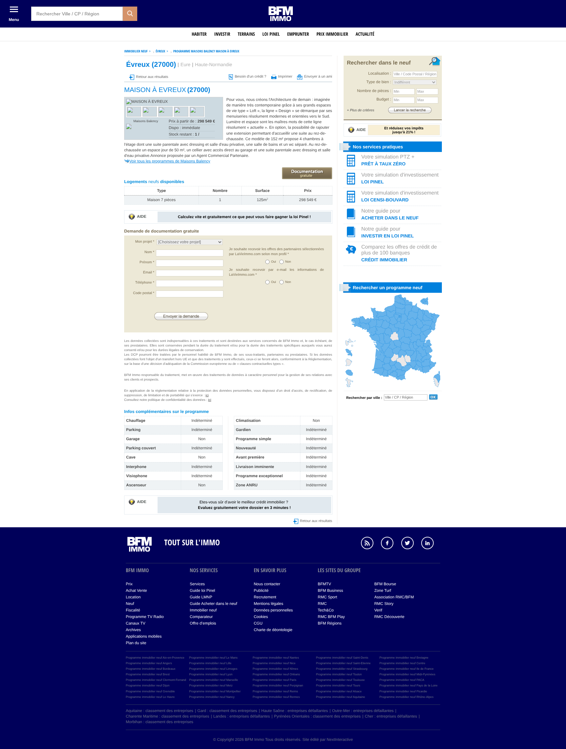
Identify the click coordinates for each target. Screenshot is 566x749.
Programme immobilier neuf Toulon (339, 674)
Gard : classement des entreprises (227, 710)
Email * (148, 272)
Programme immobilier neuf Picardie (403, 691)
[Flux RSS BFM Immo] (370, 544)
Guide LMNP (201, 597)
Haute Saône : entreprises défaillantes (294, 710)
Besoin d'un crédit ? (250, 77)
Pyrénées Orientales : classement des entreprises (317, 716)
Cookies (261, 616)
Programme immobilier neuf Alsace (339, 691)
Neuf (130, 603)
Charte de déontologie (273, 629)
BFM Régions (330, 623)
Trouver (410, 109)
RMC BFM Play (331, 616)
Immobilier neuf (203, 610)
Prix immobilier (332, 34)
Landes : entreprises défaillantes (241, 716)
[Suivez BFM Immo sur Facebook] (390, 544)
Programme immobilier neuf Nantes (276, 657)
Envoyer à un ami (318, 77)
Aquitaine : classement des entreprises (159, 710)
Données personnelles (273, 610)
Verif (378, 610)
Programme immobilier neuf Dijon (148, 685)
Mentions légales (268, 603)
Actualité (365, 34)
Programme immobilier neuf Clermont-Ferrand (156, 680)
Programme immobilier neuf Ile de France (406, 668)
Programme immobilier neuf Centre (402, 663)
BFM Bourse (385, 584)
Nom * (149, 252)
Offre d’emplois (203, 623)
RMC (322, 603)
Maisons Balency (145, 121)
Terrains (246, 34)
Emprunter (298, 34)
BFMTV (324, 584)
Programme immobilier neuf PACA (401, 680)
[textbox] (77, 14)
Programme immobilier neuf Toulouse (340, 680)
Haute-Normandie (213, 64)
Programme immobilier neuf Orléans (276, 674)
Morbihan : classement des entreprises (159, 722)
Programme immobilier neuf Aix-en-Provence (155, 657)
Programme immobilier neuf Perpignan (278, 685)
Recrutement (265, 597)
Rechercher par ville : (364, 398)
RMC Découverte (389, 616)
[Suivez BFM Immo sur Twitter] (410, 544)
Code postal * (143, 293)
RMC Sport (327, 597)
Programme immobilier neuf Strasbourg (342, 668)
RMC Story (384, 603)
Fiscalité (133, 610)
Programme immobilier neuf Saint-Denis (342, 657)
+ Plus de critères (360, 110)
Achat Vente (136, 590)
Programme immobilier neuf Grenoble (150, 691)
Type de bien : (379, 82)
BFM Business (330, 590)
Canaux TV (135, 623)
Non (288, 262)
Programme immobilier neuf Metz (211, 685)
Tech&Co (326, 610)
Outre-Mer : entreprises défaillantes (363, 710)
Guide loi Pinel (202, 590)
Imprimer (285, 77)
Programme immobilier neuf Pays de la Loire (408, 685)
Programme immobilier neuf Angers (149, 663)
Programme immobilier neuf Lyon (211, 674)
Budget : (383, 99)
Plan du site (136, 643)
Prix (129, 584)
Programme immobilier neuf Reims (275, 691)
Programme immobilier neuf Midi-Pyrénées (407, 674)
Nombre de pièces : (374, 90)
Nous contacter (267, 584)
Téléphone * (144, 283)
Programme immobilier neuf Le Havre (150, 697)
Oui (273, 262)
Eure (185, 64)
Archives (133, 629)
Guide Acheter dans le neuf (213, 603)
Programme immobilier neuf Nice (274, 663)
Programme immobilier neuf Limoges (213, 668)
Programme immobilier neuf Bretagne (403, 657)
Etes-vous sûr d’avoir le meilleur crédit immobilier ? (244, 505)
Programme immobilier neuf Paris (274, 680)
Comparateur (201, 616)
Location (133, 597)
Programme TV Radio (145, 616)
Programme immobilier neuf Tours (338, 685)
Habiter (199, 34)
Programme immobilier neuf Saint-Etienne (343, 663)
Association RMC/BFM (394, 597)
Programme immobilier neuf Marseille (213, 680)
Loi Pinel (271, 34)
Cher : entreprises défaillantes (391, 716)
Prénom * (147, 262)
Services (197, 584)
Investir (222, 34)
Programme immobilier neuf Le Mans (213, 657)
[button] (130, 14)
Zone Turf (382, 590)
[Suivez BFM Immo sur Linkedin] (430, 544)
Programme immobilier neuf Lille (210, 663)
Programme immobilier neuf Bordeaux (151, 668)
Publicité (261, 590)
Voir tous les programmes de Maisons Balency (169, 161)
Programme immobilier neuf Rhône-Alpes (406, 697)
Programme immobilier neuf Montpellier (215, 691)
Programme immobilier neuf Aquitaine (340, 697)
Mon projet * (144, 242)
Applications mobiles (143, 636)
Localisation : (379, 73)
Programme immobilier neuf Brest (148, 674)
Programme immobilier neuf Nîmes (275, 668)
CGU (258, 623)
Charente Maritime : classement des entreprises (167, 716)
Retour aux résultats (152, 77)
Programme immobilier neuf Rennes (276, 697)
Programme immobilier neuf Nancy (212, 697)
